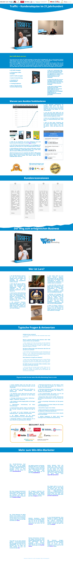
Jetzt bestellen (51, 47)
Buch (30, 143)
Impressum (26, 558)
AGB (34, 558)
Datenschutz (30, 558)
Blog (41, 558)
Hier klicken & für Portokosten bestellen (51, 255)
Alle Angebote (38, 558)
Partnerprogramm (46, 558)
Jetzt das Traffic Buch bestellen (36, 89)
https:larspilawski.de (34, 355)
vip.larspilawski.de (16, 471)
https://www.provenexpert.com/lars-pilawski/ (40, 353)
